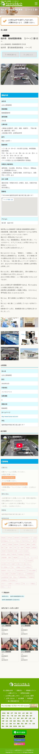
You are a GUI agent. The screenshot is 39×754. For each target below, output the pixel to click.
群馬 (19, 716)
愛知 (27, 716)
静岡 (3, 718)
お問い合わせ (10, 698)
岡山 (3, 723)
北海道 (3, 713)
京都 (11, 721)
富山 (11, 718)
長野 (26, 718)
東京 (31, 713)
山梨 (30, 718)
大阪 (33, 718)
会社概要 (21, 698)
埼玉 (8, 716)
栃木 (16, 716)
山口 (7, 723)
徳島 (11, 723)
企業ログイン (12, 693)
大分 (30, 723)
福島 (27, 713)
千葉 (12, 716)
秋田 (19, 713)
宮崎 (7, 726)
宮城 (16, 713)
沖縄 (19, 726)
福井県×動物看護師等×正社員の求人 (11, 599)
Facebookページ (20, 740)
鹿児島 (15, 726)
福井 (18, 718)
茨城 (23, 716)
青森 (8, 713)
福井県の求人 (5, 596)
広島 (23, 721)
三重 (7, 718)
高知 (22, 723)
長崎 (11, 726)
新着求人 (19, 690)
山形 (23, 713)
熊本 (3, 726)
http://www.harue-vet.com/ (10, 416)
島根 (31, 721)
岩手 (12, 713)
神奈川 (3, 716)
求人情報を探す (8, 690)
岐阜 (31, 716)
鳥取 (27, 721)
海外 (23, 726)
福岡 (26, 723)
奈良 (7, 721)
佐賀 (33, 723)
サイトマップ (27, 701)
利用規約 (30, 698)
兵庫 (3, 721)
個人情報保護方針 (13, 701)
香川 (14, 723)
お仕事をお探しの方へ (13, 696)
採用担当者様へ (25, 693)
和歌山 (19, 721)
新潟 (22, 718)
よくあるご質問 (28, 696)
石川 (14, 718)
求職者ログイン (31, 690)
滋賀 (14, 721)
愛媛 (18, 723)
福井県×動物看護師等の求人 (17, 596)
